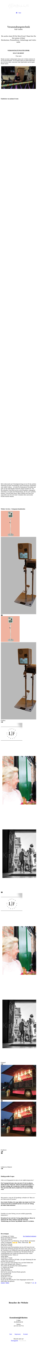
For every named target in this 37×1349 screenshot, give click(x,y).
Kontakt (25, 1334)
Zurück (3, 1283)
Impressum (18, 1334)
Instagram (14, 1341)
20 (35, 1283)
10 (33, 1283)
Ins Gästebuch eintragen (29, 1236)
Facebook (22, 1341)
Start (10, 1334)
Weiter (7, 1283)
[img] (18, 5)
